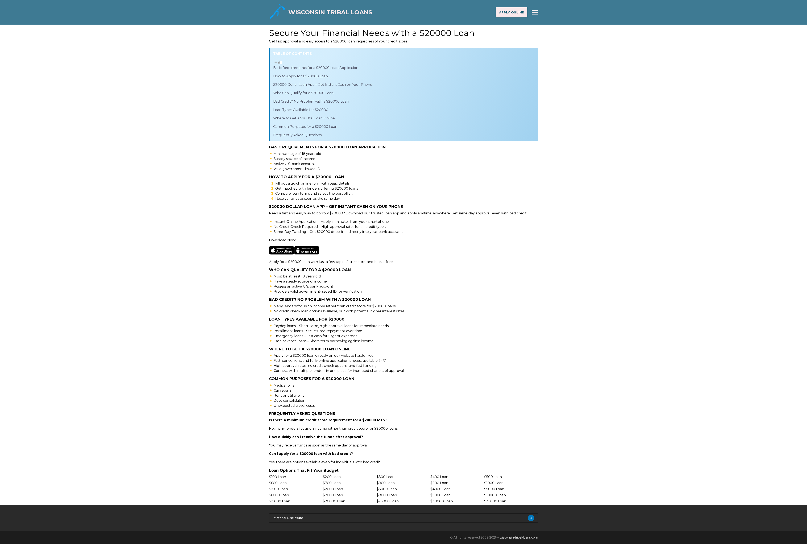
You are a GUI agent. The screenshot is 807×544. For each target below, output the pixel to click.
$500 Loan (493, 477)
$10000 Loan (495, 495)
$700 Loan (332, 483)
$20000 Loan (334, 501)
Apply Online (511, 12)
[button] (277, 63)
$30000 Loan (441, 501)
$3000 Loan (387, 489)
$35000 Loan (495, 501)
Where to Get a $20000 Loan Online (304, 118)
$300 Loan (385, 477)
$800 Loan (386, 483)
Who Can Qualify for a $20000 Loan (303, 93)
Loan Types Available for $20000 (300, 110)
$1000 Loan (494, 483)
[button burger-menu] (535, 12)
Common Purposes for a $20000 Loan (305, 127)
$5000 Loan (494, 489)
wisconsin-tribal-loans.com (519, 537)
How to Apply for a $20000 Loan (300, 76)
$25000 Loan (388, 501)
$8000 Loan (387, 495)
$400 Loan (439, 477)
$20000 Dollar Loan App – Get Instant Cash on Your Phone (322, 85)
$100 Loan (277, 477)
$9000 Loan (440, 495)
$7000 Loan (333, 495)
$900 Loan (439, 483)
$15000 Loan (279, 501)
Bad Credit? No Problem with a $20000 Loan (311, 101)
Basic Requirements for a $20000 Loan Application (315, 68)
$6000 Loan (279, 495)
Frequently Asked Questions (297, 135)
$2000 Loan (333, 489)
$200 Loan (332, 477)
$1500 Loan (278, 489)
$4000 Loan (440, 489)
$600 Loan (278, 483)
